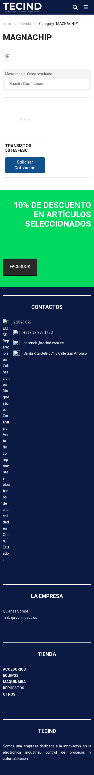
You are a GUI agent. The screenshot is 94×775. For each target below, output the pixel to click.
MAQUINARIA (14, 682)
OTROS (9, 694)
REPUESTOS (13, 688)
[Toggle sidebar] (7, 56)
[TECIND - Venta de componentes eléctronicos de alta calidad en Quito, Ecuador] (22, 7)
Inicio (7, 24)
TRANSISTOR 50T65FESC (18, 148)
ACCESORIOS (14, 669)
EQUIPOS (11, 675)
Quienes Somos (16, 611)
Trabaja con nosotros (20, 617)
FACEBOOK (20, 267)
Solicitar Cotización (25, 165)
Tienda (25, 24)
